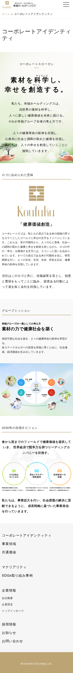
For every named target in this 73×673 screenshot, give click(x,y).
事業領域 (9, 543)
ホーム (6, 14)
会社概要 (7, 598)
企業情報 (9, 590)
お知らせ (9, 632)
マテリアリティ (14, 566)
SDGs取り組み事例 (17, 575)
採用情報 (9, 624)
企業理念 (7, 604)
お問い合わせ (12, 640)
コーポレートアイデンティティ (26, 535)
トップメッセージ (13, 610)
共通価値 (9, 551)
